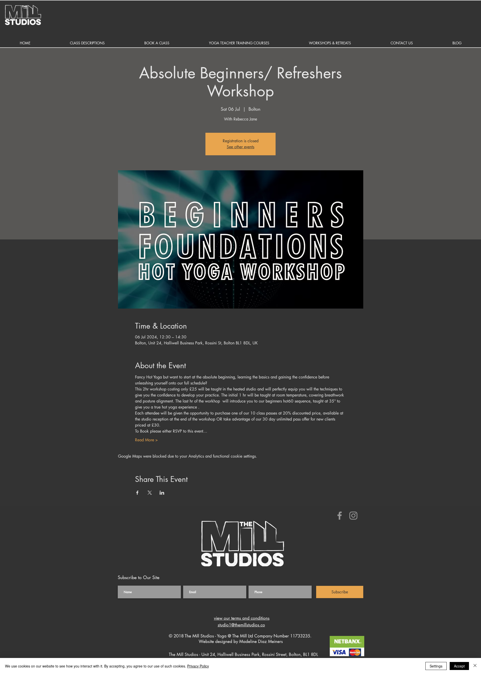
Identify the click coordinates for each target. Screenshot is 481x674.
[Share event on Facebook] (137, 493)
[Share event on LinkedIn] (162, 493)
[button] (87, 43)
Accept (459, 665)
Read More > (146, 440)
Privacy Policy (198, 665)
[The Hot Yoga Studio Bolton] (339, 515)
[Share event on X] (149, 493)
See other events (240, 147)
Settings (436, 665)
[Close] (475, 666)
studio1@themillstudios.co (241, 625)
